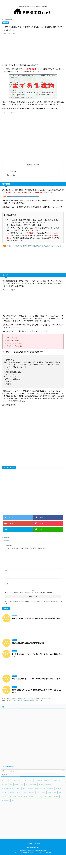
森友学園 (12, 792)
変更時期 (13, 171)
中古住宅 (4, 784)
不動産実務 (6, 537)
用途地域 (31, 792)
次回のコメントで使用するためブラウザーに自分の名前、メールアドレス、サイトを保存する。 (29, 592)
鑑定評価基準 (5, 801)
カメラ (24, 780)
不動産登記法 (7, 540)
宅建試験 (30, 788)
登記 (37, 792)
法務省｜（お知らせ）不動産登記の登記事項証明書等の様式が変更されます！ (35, 246)
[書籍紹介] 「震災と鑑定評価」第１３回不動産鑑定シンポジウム (24, 700)
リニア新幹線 (38, 780)
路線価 (20, 796)
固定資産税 (33, 784)
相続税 (43, 792)
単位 (27, 784)
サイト (6, 583)
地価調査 (48, 784)
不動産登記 (47, 780)
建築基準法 (50, 788)
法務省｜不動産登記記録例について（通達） (23, 196)
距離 (14, 796)
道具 (36, 796)
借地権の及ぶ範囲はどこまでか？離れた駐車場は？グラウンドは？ (36, 679)
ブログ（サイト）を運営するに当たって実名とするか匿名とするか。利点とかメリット (30, 698)
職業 (60, 792)
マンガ (30, 780)
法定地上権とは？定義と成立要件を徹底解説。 (28, 643)
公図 (22, 784)
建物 (36, 788)
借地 (11, 784)
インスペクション (15, 780)
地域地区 (18, 788)
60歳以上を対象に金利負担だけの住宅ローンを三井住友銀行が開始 (36, 618)
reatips (32, 65)
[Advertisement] (33, 48)
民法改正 (19, 792)
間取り (14, 801)
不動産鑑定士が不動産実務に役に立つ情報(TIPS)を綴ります (33, 850)
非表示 (36, 165)
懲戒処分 (58, 788)
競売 (55, 792)
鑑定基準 (56, 796)
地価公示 (41, 784)
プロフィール (29, 843)
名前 (6, 570)
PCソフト (5, 780)
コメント (7, 550)
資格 (9, 796)
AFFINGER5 (48, 852)
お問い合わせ (37, 843)
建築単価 (42, 788)
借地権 (16, 784)
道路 (41, 796)
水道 (25, 792)
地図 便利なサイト (7, 788)
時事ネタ (4, 792)
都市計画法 (48, 796)
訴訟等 (4, 796)
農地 (25, 796)
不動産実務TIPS (33, 847)
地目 (24, 788)
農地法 (31, 796)
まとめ (12, 175)
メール (7, 577)
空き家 (49, 792)
